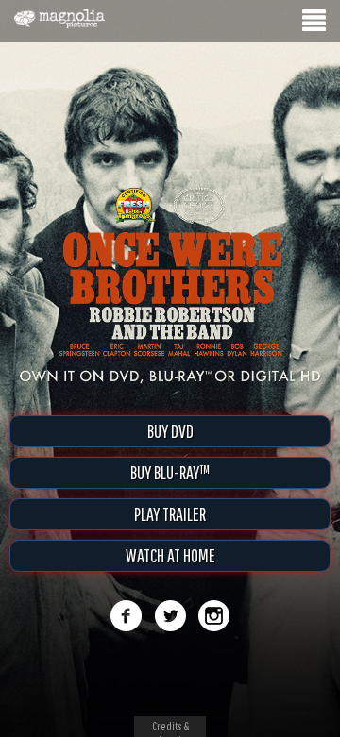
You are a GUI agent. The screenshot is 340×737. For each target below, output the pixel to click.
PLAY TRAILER (170, 514)
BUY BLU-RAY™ (170, 472)
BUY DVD (170, 431)
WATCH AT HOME (170, 555)
